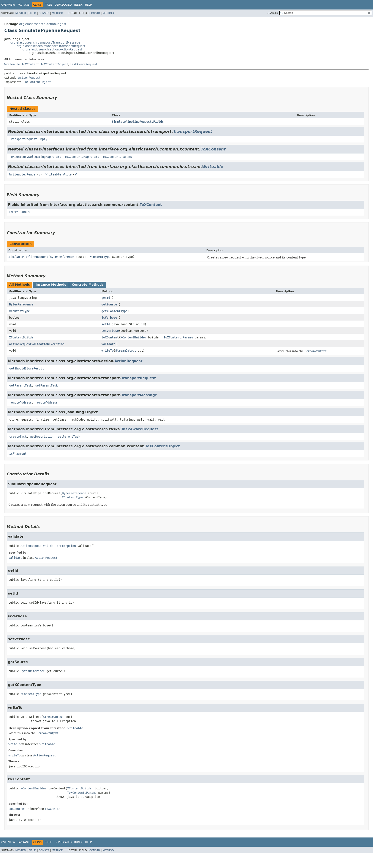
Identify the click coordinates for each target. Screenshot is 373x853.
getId (105, 297)
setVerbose (110, 330)
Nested (20, 13)
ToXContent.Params (117, 156)
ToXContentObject (54, 64)
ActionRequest (29, 77)
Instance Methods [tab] (51, 284)
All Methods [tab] (19, 284)
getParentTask (20, 385)
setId (105, 324)
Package (24, 4)
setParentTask (46, 385)
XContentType (100, 256)
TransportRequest (192, 131)
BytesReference (62, 256)
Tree (48, 4)
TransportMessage (139, 395)
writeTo (107, 350)
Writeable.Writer (59, 174)
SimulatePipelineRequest (28, 256)
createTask (18, 436)
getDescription (42, 436)
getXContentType (114, 311)
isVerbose (109, 317)
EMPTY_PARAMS (19, 212)
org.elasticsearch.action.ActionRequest (52, 49)
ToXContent (30, 64)
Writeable (12, 64)
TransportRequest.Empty (28, 139)
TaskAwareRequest (84, 64)
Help (88, 4)
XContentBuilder (22, 337)
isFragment (18, 453)
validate (108, 344)
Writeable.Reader (23, 174)
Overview (8, 4)
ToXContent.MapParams (82, 156)
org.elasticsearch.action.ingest (42, 24)
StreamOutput (125, 350)
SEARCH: (272, 12)
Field (32, 13)
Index (78, 4)
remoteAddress (20, 402)
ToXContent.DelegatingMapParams (35, 156)
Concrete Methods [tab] (87, 284)
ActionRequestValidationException (36, 344)
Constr (44, 13)
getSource (109, 304)
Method (57, 13)
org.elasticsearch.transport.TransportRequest (50, 46)
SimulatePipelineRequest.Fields (138, 121)
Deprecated (63, 4)
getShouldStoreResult (26, 368)
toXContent (110, 337)
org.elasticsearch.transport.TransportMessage (45, 42)
